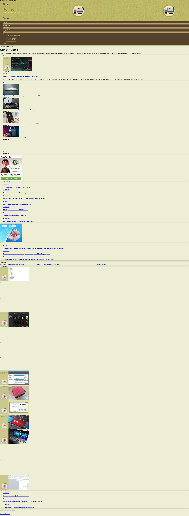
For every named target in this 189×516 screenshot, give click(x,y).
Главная (2, 46)
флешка (107, 264)
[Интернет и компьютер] (12, 14)
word (12, 264)
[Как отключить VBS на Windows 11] (14, 281)
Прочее (5, 34)
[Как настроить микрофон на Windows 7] (14, 370)
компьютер (41, 264)
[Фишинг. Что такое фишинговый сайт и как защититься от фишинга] (14, 428)
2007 (1, 264)
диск (29, 264)
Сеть (4, 30)
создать (88, 264)
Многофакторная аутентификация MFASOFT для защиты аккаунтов (21, 137)
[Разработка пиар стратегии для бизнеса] (14, 474)
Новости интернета (11, 38)
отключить (53, 264)
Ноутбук (5, 26)
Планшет (6, 27)
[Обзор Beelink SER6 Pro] (14, 399)
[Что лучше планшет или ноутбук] (14, 443)
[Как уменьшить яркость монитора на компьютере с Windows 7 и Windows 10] (14, 355)
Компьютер (6, 25)
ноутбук (48, 264)
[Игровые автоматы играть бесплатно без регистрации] (14, 297)
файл (103, 264)
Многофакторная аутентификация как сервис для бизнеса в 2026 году (22, 123)
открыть (59, 264)
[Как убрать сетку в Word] (14, 489)
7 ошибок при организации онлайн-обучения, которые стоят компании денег (24, 151)
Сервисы (8, 37)
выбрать (26, 264)
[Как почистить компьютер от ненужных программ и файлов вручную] (14, 384)
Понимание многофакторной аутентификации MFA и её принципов (21, 109)
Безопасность (7, 23)
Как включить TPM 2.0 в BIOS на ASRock (21, 76)
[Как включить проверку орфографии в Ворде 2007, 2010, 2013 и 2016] (14, 340)
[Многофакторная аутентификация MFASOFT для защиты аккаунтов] (11, 136)
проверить (75, 264)
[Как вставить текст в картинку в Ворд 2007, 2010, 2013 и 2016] (14, 311)
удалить (99, 264)
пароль (65, 264)
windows (7, 264)
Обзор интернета (10, 39)
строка (92, 264)
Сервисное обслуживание (13, 35)
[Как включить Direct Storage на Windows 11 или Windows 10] (14, 458)
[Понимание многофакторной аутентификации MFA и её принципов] (11, 108)
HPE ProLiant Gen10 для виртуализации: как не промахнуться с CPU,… (22, 95)
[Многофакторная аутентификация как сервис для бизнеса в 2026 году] (11, 122)
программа (79, 264)
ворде (22, 264)
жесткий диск (33, 264)
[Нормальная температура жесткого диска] (14, 414)
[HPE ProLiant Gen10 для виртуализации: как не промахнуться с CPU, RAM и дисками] (11, 94)
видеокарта (17, 264)
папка (62, 264)
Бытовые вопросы (11, 41)
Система (6, 31)
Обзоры (5, 33)
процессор (84, 264)
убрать (95, 264)
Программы (6, 29)
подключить (70, 264)
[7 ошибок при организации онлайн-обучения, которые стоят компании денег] (11, 150)
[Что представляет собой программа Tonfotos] (14, 326)
